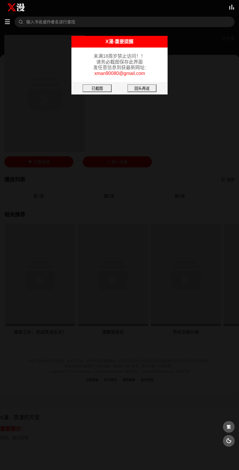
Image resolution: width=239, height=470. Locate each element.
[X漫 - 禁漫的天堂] (19, 7)
